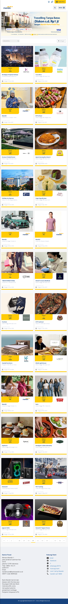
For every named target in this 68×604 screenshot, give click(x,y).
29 (24, 540)
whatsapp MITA (55, 566)
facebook (53, 561)
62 (60, 540)
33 (42, 540)
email (51, 558)
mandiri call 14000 (56, 574)
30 (28, 540)
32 (38, 540)
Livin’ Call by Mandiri (57, 571)
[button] (49, 2)
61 (55, 540)
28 (19, 540)
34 (47, 540)
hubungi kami (54, 569)
